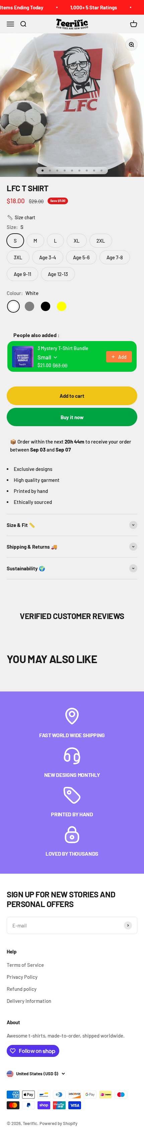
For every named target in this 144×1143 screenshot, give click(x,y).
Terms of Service (25, 965)
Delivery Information (29, 1001)
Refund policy (22, 989)
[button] (21, 217)
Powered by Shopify (58, 1123)
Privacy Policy (22, 977)
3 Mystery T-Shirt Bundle (63, 348)
